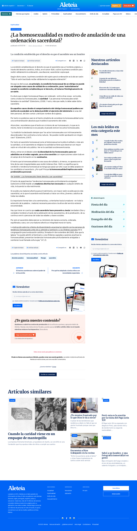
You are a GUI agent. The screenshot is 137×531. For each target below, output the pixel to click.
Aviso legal (78, 524)
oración (106, 400)
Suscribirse (116, 488)
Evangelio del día (101, 219)
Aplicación (68, 493)
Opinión (45, 14)
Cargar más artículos (107, 114)
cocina (75, 435)
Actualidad (105, 14)
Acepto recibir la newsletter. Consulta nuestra (37, 301)
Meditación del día (102, 212)
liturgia (43, 258)
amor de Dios (77, 400)
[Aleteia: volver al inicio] (68, 5)
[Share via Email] (81, 61)
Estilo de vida (94, 14)
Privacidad (95, 524)
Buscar (31, 6)
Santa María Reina (75, 9)
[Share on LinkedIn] (73, 61)
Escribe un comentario (48, 374)
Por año (85, 490)
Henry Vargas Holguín (35, 46)
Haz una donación (54, 524)
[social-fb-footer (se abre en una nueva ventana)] (66, 518)
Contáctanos (87, 524)
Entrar (54, 367)
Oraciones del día (101, 226)
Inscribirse (17, 305)
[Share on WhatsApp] (84, 61)
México (128, 14)
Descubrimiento (81, 14)
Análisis (36, 14)
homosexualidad (32, 258)
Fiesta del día (99, 204)
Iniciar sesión (106, 6)
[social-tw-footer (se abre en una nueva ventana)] (70, 518)
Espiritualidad (67, 14)
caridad (12, 400)
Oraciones (5, 14)
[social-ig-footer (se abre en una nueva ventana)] (74, 518)
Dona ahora (127, 6)
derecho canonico (18, 258)
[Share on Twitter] (77, 61)
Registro (115, 6)
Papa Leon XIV (117, 14)
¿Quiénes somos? (67, 524)
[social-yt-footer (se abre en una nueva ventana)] (63, 518)
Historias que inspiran (22, 14)
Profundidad (55, 14)
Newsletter (68, 490)
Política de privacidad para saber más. (49, 301)
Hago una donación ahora (24, 335)
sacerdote (52, 258)
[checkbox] (13, 301)
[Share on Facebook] (70, 61)
